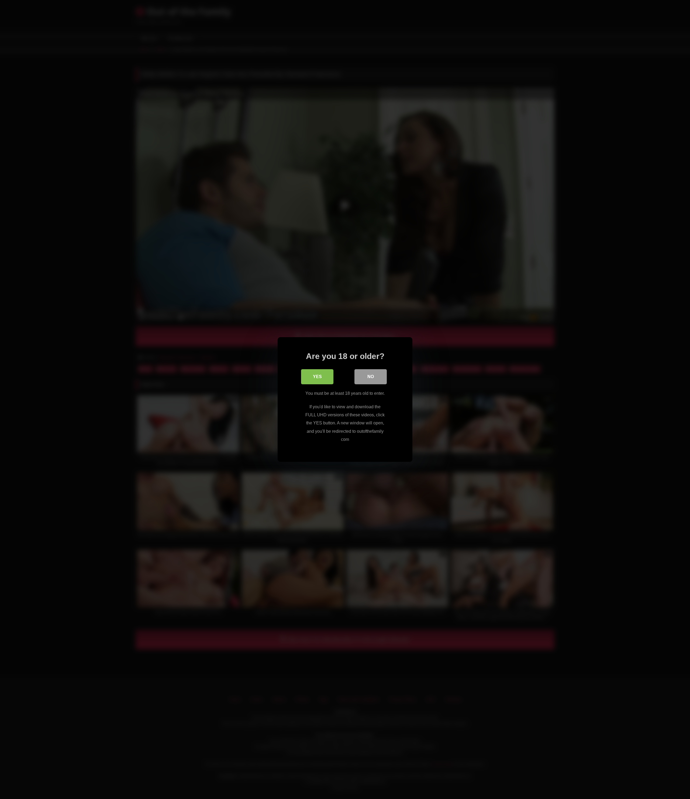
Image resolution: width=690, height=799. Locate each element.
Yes (317, 376)
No (370, 376)
